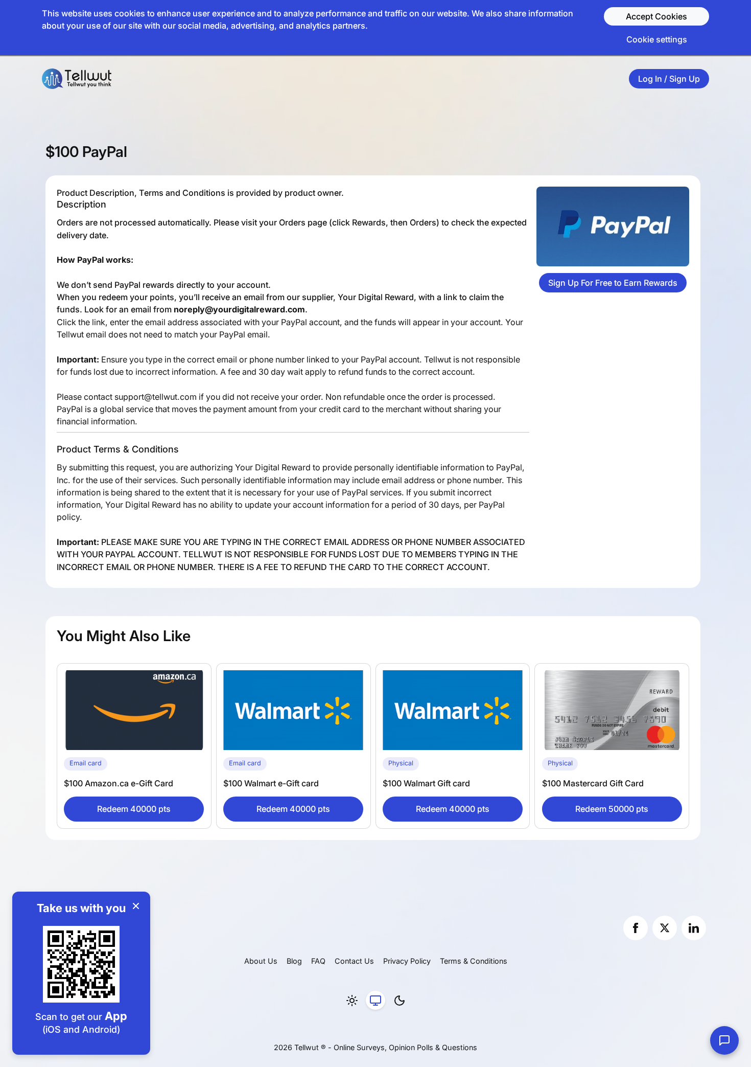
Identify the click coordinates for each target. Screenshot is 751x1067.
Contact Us (354, 961)
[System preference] (375, 1000)
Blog (294, 961)
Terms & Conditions (473, 961)
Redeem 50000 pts (611, 809)
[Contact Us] (724, 1040)
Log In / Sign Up (669, 79)
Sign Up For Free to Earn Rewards (612, 283)
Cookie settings (656, 39)
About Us (260, 961)
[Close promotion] (136, 906)
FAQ (318, 961)
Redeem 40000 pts (134, 809)
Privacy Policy (407, 961)
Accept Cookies (656, 16)
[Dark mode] (399, 1000)
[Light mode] (352, 1000)
